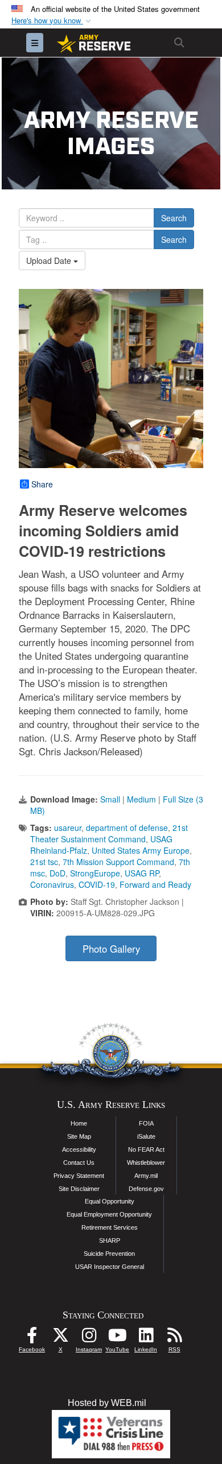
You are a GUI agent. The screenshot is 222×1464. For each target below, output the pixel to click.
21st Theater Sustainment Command (109, 833)
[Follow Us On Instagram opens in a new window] (89, 1338)
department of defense (127, 827)
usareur (67, 827)
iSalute (146, 1136)
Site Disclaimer (79, 1188)
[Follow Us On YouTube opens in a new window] (117, 1338)
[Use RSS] (174, 1338)
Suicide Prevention (109, 1253)
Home (79, 1123)
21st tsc (44, 861)
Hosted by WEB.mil (107, 1403)
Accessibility (79, 1149)
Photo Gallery (111, 949)
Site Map (79, 1136)
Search (174, 218)
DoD (57, 873)
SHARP (109, 1240)
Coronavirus (52, 884)
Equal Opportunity (109, 1201)
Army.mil (146, 1175)
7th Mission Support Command (118, 861)
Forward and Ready (155, 884)
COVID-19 (97, 884)
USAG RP (142, 873)
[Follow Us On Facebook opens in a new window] (32, 1338)
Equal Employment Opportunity (109, 1214)
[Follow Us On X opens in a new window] (60, 1338)
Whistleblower (146, 1162)
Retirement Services (109, 1227)
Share (42, 484)
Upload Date (49, 260)
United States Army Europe (141, 850)
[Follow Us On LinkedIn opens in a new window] (145, 1338)
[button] (52, 21)
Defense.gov (146, 1188)
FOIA (146, 1123)
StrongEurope (95, 873)
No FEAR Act (146, 1149)
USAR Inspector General (109, 1266)
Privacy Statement (79, 1175)
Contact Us (78, 1162)
